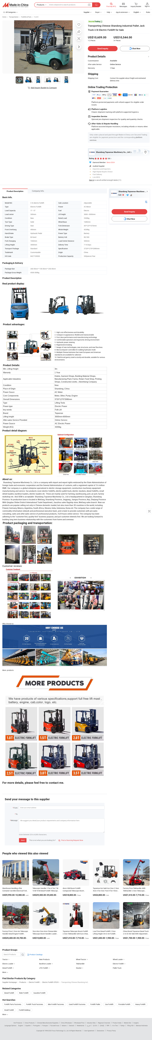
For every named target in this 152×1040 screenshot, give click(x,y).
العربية (89, 1025)
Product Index (117, 1023)
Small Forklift (9, 1010)
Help (108, 12)
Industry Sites (91, 1023)
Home (4, 17)
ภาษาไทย (115, 1025)
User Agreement (89, 1031)
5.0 (120, 195)
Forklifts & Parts (26, 17)
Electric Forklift (118, 964)
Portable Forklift (124, 1004)
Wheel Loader (118, 959)
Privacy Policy (111, 1031)
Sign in (147, 6)
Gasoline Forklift (39, 993)
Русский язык (54, 1025)
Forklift (36, 17)
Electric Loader (7, 964)
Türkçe (122, 1025)
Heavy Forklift (140, 1004)
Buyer (97, 12)
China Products (30, 1023)
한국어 (95, 1025)
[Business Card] (146, 201)
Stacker (79, 968)
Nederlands (80, 1025)
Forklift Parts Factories (12, 1004)
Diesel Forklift (7, 968)
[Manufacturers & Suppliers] (15, 4)
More (4, 1014)
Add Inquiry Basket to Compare (44, 87)
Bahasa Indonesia (142, 1025)
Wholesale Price (79, 1023)
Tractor (5, 959)
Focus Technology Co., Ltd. (60, 1031)
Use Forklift (109, 1004)
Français (45, 1025)
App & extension (122, 12)
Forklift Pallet (95, 1004)
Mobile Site (127, 1023)
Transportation (14, 17)
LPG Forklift (43, 968)
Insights (136, 1023)
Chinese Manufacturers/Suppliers (47, 1023)
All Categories (11, 12)
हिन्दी (108, 1025)
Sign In (91, 180)
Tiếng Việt (130, 1025)
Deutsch (71, 1025)
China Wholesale (66, 1023)
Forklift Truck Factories (34, 1004)
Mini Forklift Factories (56, 1004)
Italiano (64, 1025)
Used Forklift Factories (77, 1004)
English (20, 1025)
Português (36, 1025)
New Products (44, 959)
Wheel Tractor (81, 959)
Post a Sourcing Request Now (70, 840)
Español (28, 1025)
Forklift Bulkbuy (24, 1010)
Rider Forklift (23, 993)
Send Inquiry (102, 48)
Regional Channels (104, 1023)
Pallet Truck (117, 968)
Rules (148, 12)
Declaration (100, 1031)
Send (23, 840)
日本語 (102, 1025)
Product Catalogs (36, 954)
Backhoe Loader (45, 964)
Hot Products (18, 1023)
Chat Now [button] (136, 48)
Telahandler (80, 964)
